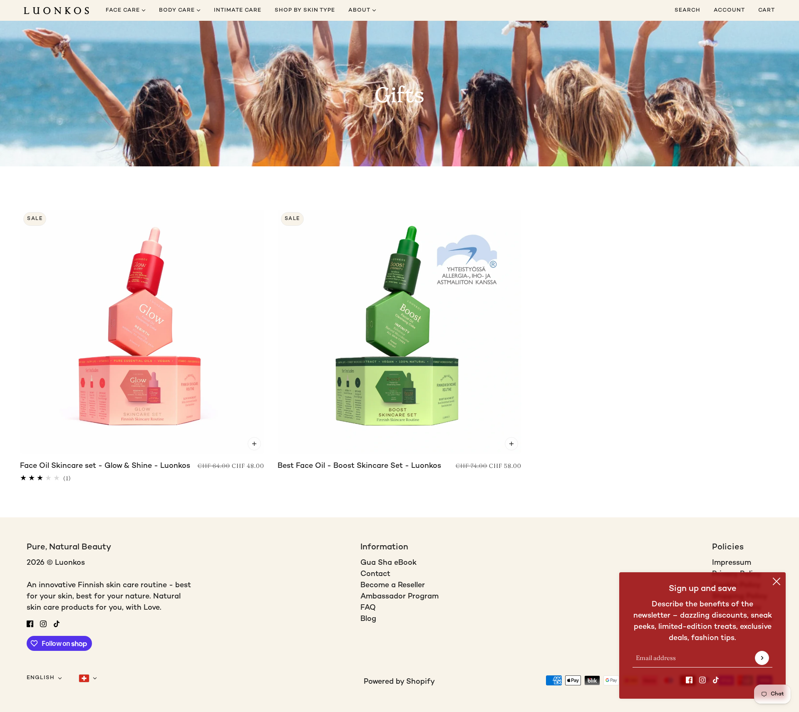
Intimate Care (237, 10)
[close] (776, 581)
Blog (368, 619)
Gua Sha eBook (388, 563)
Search (687, 10)
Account (729, 10)
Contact (375, 574)
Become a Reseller (392, 585)
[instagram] (702, 680)
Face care (123, 10)
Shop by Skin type (305, 10)
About (360, 10)
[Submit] (762, 658)
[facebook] (689, 680)
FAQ (368, 608)
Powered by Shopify (399, 682)
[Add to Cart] (254, 443)
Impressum (731, 563)
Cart (767, 10)
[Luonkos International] (56, 10)
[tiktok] (715, 680)
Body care (177, 10)
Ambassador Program (399, 597)
